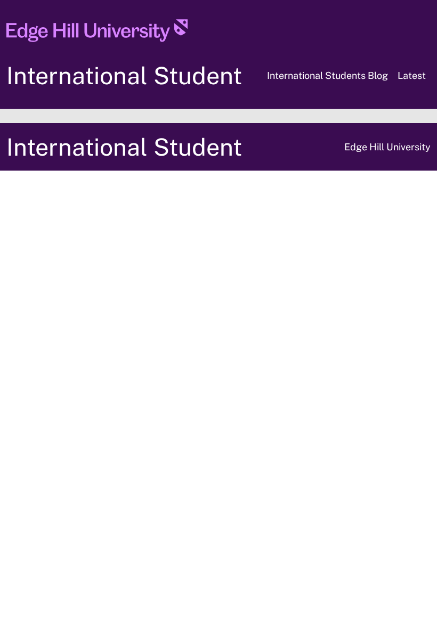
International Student (124, 75)
